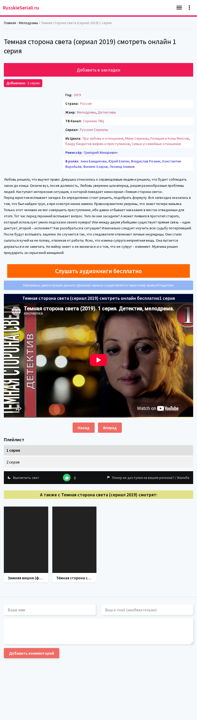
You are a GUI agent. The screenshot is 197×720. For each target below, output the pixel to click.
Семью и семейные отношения (156, 143)
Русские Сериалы (94, 129)
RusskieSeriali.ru (21, 7)
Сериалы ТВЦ (93, 121)
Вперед (110, 427)
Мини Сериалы (137, 138)
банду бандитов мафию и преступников (97, 143)
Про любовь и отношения (103, 138)
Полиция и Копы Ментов (169, 138)
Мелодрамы (86, 112)
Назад (84, 427)
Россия (86, 103)
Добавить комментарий (31, 653)
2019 (77, 94)
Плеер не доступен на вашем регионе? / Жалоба (150, 477)
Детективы (107, 112)
